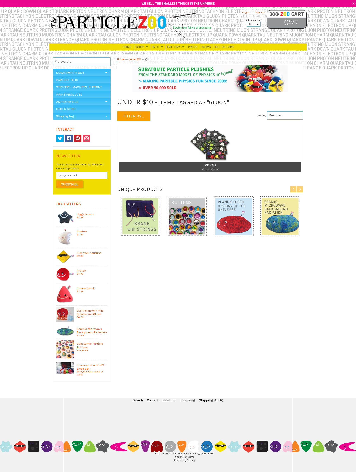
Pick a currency (253, 19)
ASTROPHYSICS (67, 102)
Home (120, 59)
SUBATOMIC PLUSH (70, 73)
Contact (152, 400)
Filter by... (133, 116)
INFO (155, 47)
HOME (127, 47)
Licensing (188, 400)
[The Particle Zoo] (131, 25)
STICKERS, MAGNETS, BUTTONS (79, 87)
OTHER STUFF (66, 109)
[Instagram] (86, 138)
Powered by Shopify (184, 460)
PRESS (192, 47)
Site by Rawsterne (184, 457)
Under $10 (135, 59)
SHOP (140, 47)
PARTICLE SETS (67, 80)
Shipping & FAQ (211, 400)
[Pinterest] (77, 138)
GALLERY (173, 47)
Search (138, 400)
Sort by (262, 115)
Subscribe (69, 184)
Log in (245, 12)
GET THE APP (224, 47)
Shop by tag (65, 116)
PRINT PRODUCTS (69, 94)
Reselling (170, 400)
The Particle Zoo (183, 453)
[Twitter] (60, 138)
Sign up (259, 12)
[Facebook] (69, 138)
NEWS (206, 47)
